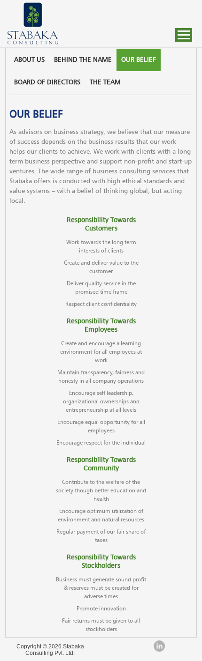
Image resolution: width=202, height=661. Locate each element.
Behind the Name (83, 60)
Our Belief (138, 60)
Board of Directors (47, 82)
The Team (105, 82)
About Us (29, 60)
